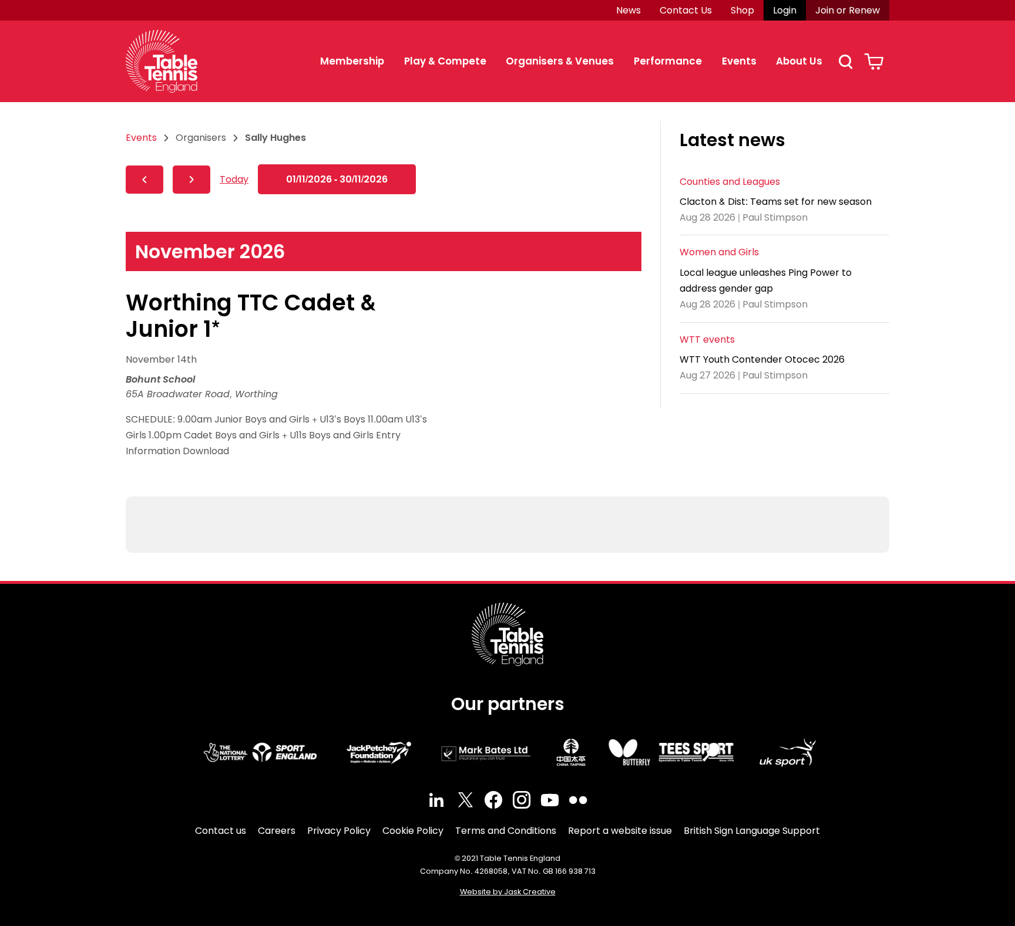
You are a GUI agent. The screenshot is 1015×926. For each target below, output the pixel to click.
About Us (799, 61)
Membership (352, 61)
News (628, 10)
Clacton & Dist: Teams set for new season (776, 201)
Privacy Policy (339, 830)
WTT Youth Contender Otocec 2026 (762, 359)
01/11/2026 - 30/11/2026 (337, 179)
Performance (668, 61)
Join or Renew (847, 10)
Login (784, 10)
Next (191, 179)
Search (845, 62)
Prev (144, 179)
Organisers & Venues (560, 61)
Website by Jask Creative (508, 892)
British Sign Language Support (752, 830)
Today (234, 179)
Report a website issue (620, 830)
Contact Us (686, 10)
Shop (742, 10)
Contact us (220, 830)
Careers (276, 830)
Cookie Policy (412, 830)
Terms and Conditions (505, 830)
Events (739, 61)
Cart (873, 61)
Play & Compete (445, 61)
